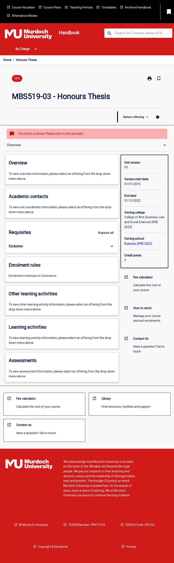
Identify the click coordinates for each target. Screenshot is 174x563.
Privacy (131, 546)
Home (7, 60)
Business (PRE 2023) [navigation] (138, 243)
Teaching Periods (81, 7)
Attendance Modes (25, 15)
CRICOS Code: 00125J (140, 524)
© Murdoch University (33, 524)
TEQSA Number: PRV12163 (86, 524)
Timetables (108, 7)
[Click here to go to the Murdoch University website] (28, 35)
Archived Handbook (138, 7)
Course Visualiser (23, 7)
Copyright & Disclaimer (53, 546)
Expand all (106, 232)
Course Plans (52, 7)
